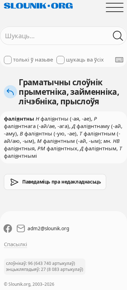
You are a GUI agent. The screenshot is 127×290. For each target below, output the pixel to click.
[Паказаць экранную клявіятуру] (119, 60)
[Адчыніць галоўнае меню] (114, 7)
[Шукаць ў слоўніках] (118, 36)
